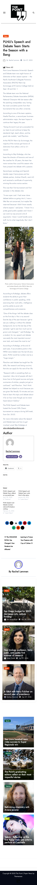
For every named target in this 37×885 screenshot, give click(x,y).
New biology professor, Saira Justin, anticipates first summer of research (18, 652)
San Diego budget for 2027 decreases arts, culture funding (17, 613)
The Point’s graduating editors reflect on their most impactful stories (18, 774)
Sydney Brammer (13, 697)
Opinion (8, 753)
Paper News (28, 873)
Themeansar (18, 876)
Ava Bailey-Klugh (12, 619)
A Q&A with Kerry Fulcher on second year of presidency (18, 693)
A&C (7, 819)
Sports (8, 721)
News (6, 36)
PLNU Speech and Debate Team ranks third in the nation (24, 493)
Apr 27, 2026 (23, 658)
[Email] (20, 456)
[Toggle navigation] (4, 12)
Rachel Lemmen (14, 60)
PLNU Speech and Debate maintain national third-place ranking (9, 506)
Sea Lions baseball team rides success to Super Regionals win (16, 742)
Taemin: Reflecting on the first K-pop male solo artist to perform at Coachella (18, 839)
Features (8, 786)
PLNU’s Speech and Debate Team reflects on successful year (9, 493)
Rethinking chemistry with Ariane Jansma (17, 808)
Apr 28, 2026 (26, 619)
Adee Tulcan (11, 658)
